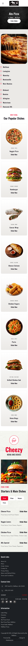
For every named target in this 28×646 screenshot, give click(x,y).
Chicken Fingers (14, 304)
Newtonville (7, 79)
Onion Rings (14, 418)
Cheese (11, 262)
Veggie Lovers (6, 522)
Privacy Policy (5, 571)
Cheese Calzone (14, 266)
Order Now (14, 154)
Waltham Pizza (5, 627)
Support (3, 617)
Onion (12, 415)
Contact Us (4, 568)
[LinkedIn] (14, 601)
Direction (3, 615)
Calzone (16, 262)
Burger (16, 186)
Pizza (16, 148)
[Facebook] (2, 601)
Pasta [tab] (4, 503)
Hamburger (14, 189)
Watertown (6, 102)
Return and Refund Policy (8, 573)
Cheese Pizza (5, 511)
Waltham (6, 67)
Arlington (6, 98)
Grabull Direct (15, 638)
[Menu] (14, 136)
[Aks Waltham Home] (14, 3)
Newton (5, 94)
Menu (2, 564)
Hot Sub (11, 377)
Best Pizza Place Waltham (8, 622)
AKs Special (5, 542)
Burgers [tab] (20, 498)
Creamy (12, 186)
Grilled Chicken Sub (14, 380)
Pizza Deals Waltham (7, 624)
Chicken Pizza (6, 532)
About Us (3, 561)
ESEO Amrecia (18, 640)
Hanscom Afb (7, 107)
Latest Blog (4, 613)
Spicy (15, 338)
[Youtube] (10, 601)
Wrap (16, 224)
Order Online (5, 566)
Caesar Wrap (14, 227)
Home (11, 17)
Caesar (12, 224)
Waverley (6, 75)
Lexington (6, 71)
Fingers (16, 300)
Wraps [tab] (12, 498)
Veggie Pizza (14, 151)
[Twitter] (6, 601)
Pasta (12, 338)
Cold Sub (16, 377)
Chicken (12, 300)
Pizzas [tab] (4, 498)
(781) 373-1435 (9, 590)
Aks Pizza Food (5, 620)
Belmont (6, 90)
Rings (15, 415)
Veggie (12, 148)
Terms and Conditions (7, 575)
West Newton (7, 84)
